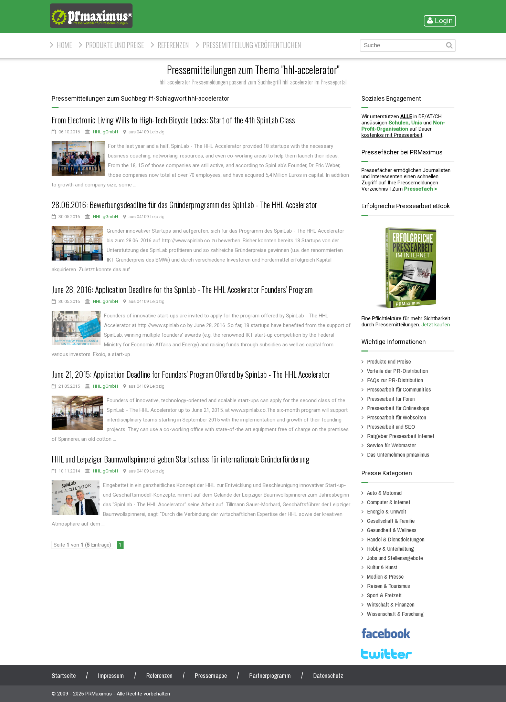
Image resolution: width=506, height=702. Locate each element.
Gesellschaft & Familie (391, 521)
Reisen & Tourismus (388, 586)
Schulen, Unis (405, 123)
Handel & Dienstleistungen (395, 539)
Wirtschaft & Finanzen (390, 604)
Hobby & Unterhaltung (390, 548)
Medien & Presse (385, 576)
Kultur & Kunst (382, 567)
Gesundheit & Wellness (392, 530)
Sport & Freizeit (384, 595)
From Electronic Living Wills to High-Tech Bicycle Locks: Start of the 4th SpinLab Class (173, 119)
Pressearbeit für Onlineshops (398, 408)
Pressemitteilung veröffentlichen (252, 45)
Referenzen (173, 45)
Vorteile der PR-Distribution (397, 371)
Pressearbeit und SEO (391, 426)
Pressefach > (420, 189)
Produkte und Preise (115, 45)
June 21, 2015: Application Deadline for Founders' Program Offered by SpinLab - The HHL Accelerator (191, 374)
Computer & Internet (388, 502)
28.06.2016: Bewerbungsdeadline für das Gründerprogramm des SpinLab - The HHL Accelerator (184, 204)
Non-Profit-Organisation (403, 126)
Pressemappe (211, 675)
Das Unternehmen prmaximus (398, 454)
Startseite (64, 675)
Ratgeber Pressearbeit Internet (400, 436)
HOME (64, 45)
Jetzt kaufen (435, 325)
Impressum (111, 675)
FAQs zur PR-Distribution (395, 380)
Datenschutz (328, 675)
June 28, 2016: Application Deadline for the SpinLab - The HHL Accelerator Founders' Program (182, 289)
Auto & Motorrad (384, 493)
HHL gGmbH (105, 131)
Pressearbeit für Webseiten (396, 417)
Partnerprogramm (270, 675)
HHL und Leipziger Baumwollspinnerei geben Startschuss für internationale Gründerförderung (180, 458)
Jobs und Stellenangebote (395, 558)
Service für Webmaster (391, 445)
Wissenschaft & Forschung (395, 614)
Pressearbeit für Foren (391, 399)
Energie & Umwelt (386, 511)
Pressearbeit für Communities (399, 389)
